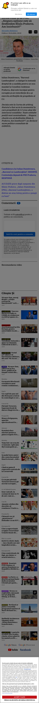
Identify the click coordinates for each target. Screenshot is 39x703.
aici (16, 677)
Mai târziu (18, 14)
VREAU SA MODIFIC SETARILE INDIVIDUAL (19, 700)
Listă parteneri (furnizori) (7, 693)
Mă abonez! (31, 14)
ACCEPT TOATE (19, 697)
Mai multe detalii (27, 669)
